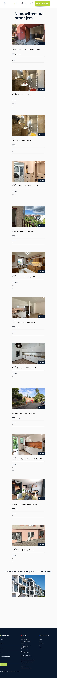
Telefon (2, 652)
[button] (5, 4)
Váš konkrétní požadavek (6, 656)
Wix (19, 671)
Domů (40, 639)
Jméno (2, 639)
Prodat (40, 645)
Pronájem (41, 643)
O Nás (40, 647)
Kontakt (40, 649)
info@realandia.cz (27, 641)
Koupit (40, 641)
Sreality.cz (47, 571)
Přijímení (2, 643)
